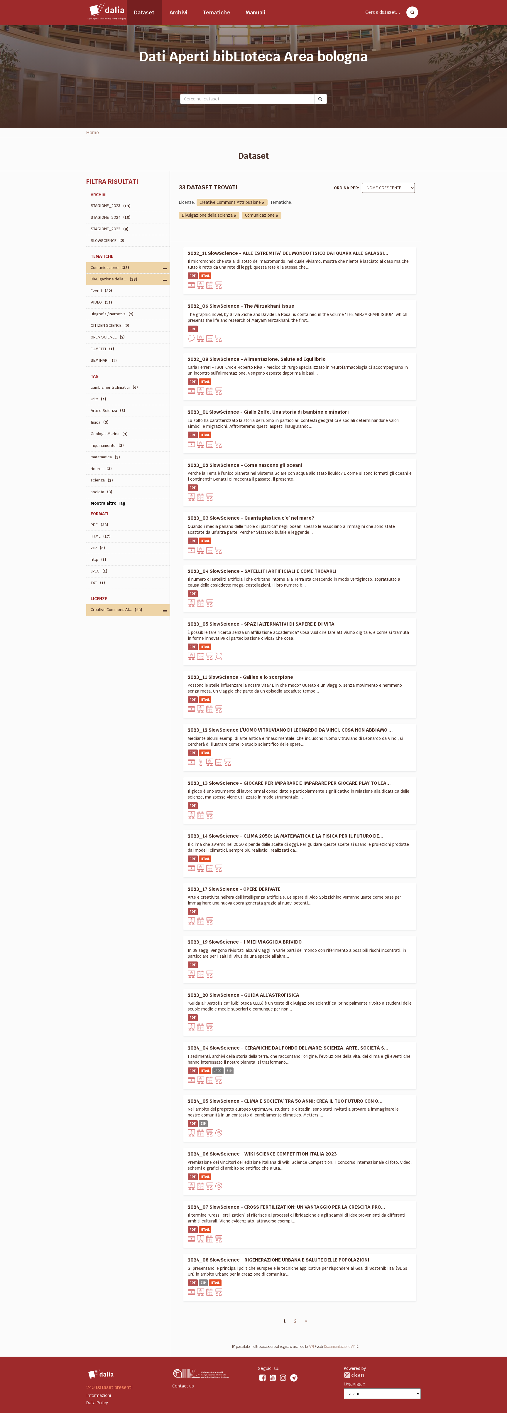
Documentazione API (340, 1347)
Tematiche (216, 12)
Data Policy (97, 1402)
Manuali (255, 12)
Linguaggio (354, 1384)
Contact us (183, 1386)
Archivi (178, 12)
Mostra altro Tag (108, 503)
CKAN (354, 1375)
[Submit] (321, 99)
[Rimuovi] (263, 203)
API (311, 1347)
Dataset (144, 12)
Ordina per (346, 187)
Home (92, 133)
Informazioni (98, 1395)
